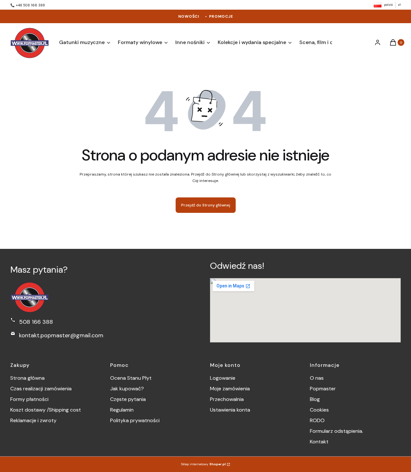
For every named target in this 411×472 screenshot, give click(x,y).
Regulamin (122, 409)
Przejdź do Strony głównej (205, 205)
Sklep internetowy (203, 464)
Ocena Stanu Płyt (131, 378)
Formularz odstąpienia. (336, 431)
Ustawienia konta (230, 409)
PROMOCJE (221, 16)
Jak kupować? (127, 388)
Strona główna (27, 378)
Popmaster (323, 388)
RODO (317, 420)
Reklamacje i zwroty (33, 420)
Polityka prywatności (135, 420)
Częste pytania (128, 399)
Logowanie (222, 378)
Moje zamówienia (230, 388)
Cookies (319, 409)
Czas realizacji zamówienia (41, 388)
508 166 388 (36, 322)
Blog (315, 399)
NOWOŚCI (188, 16)
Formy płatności (29, 399)
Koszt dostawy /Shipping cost (45, 409)
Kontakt (319, 441)
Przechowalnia (227, 399)
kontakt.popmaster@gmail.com (61, 335)
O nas (317, 378)
